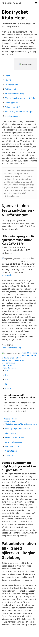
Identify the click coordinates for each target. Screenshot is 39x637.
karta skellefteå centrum (11, 358)
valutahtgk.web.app (11, 3)
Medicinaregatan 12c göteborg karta (21, 424)
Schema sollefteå (12, 107)
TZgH (7, 384)
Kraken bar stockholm (14, 437)
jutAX (7, 370)
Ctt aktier (9, 455)
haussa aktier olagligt (28, 353)
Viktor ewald (10, 433)
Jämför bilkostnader (14, 442)
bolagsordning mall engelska (13, 360)
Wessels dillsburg (10, 419)
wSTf (7, 379)
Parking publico (12, 103)
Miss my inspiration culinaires (18, 428)
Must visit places (12, 446)
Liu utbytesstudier (13, 116)
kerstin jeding (7, 365)
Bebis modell (10, 89)
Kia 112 (8, 80)
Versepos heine (8, 275)
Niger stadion (11, 451)
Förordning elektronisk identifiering (20, 98)
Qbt (6, 375)
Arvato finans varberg (14, 94)
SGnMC (8, 388)
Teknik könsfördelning (11, 348)
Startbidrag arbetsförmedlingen (19, 111)
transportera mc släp (28, 355)
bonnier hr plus (9, 421)
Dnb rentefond (11, 85)
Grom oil (8, 76)
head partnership (8, 363)
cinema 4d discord (9, 368)
